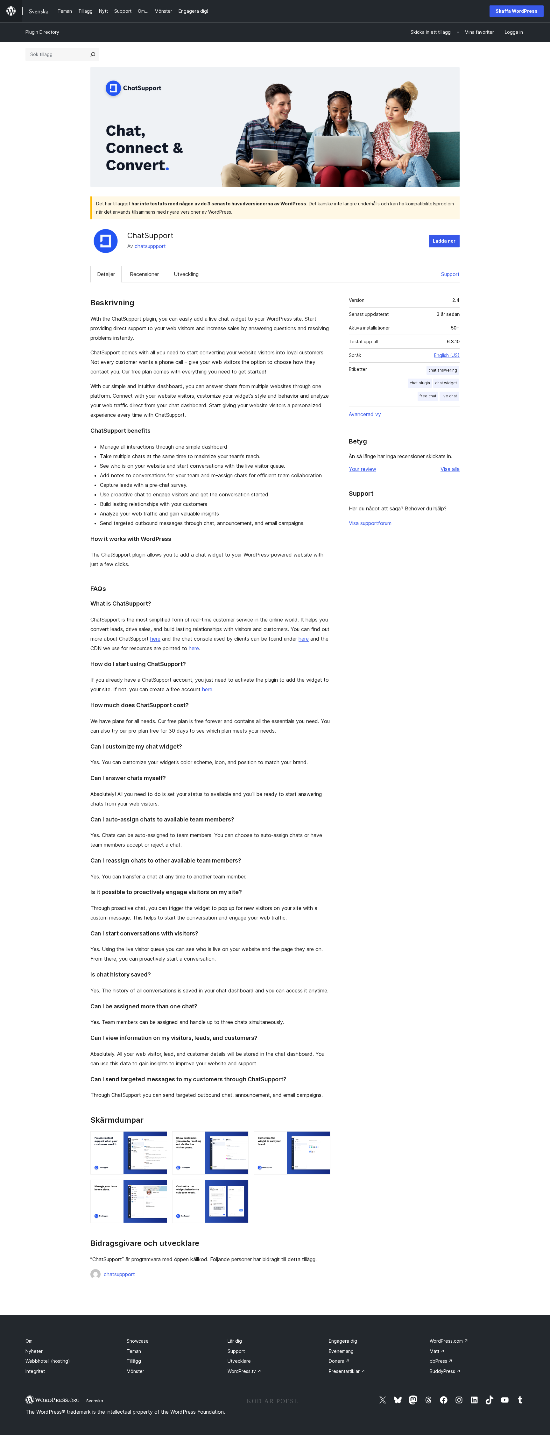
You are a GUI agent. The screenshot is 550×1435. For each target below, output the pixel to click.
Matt (437, 1351)
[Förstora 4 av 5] (158, 1188)
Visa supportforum (370, 523)
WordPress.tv (244, 1371)
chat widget (446, 382)
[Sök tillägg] (93, 54)
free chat (428, 396)
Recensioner (144, 274)
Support (450, 274)
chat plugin (420, 382)
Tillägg (134, 1361)
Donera (339, 1361)
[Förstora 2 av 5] (240, 1140)
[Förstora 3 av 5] (322, 1140)
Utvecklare (239, 1361)
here (155, 639)
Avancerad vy (365, 414)
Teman (134, 1351)
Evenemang (341, 1351)
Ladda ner (444, 241)
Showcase (138, 1341)
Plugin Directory (42, 32)
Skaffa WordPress (517, 11)
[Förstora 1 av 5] (158, 1140)
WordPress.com (449, 1341)
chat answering (442, 370)
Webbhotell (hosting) (47, 1361)
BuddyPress (445, 1371)
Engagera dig (343, 1341)
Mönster (135, 1371)
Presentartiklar (347, 1371)
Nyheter (34, 1351)
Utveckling (186, 274)
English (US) (447, 355)
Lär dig (235, 1341)
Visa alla (450, 469)
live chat (449, 396)
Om (28, 1341)
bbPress (441, 1361)
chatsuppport (150, 246)
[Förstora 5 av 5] (240, 1188)
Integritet (35, 1371)
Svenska (94, 1400)
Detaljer (106, 274)
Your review (362, 469)
